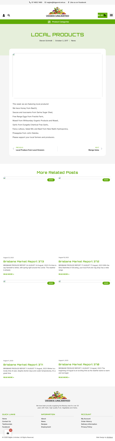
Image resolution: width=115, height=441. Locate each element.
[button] (111, 15)
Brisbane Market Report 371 (23, 364)
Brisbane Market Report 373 (23, 261)
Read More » (8, 274)
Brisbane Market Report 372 (79, 261)
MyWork (110, 437)
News (73, 41)
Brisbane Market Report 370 (79, 364)
